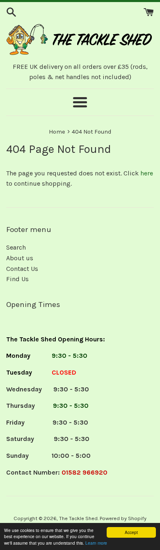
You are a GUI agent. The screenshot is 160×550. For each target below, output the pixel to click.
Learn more (96, 543)
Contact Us (22, 269)
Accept (131, 532)
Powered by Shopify (123, 518)
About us (19, 258)
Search (16, 247)
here (146, 173)
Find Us (17, 279)
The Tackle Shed (78, 518)
